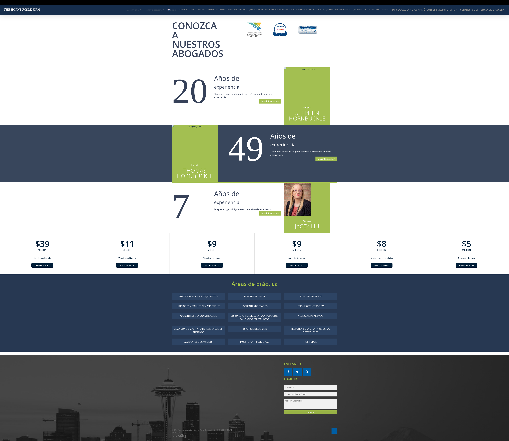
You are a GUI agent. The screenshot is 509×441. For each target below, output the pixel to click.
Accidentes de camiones (198, 341)
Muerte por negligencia (254, 341)
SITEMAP (227, 430)
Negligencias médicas (310, 315)
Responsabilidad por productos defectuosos (310, 330)
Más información (270, 101)
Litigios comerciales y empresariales (198, 306)
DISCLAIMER (218, 430)
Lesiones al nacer (254, 296)
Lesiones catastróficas (310, 306)
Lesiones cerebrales (310, 296)
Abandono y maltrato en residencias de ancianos (198, 330)
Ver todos (311, 341)
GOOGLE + (176, 433)
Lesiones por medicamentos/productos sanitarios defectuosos (254, 317)
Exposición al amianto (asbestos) (198, 296)
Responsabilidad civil (254, 328)
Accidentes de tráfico (255, 306)
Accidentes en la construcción (198, 315)
